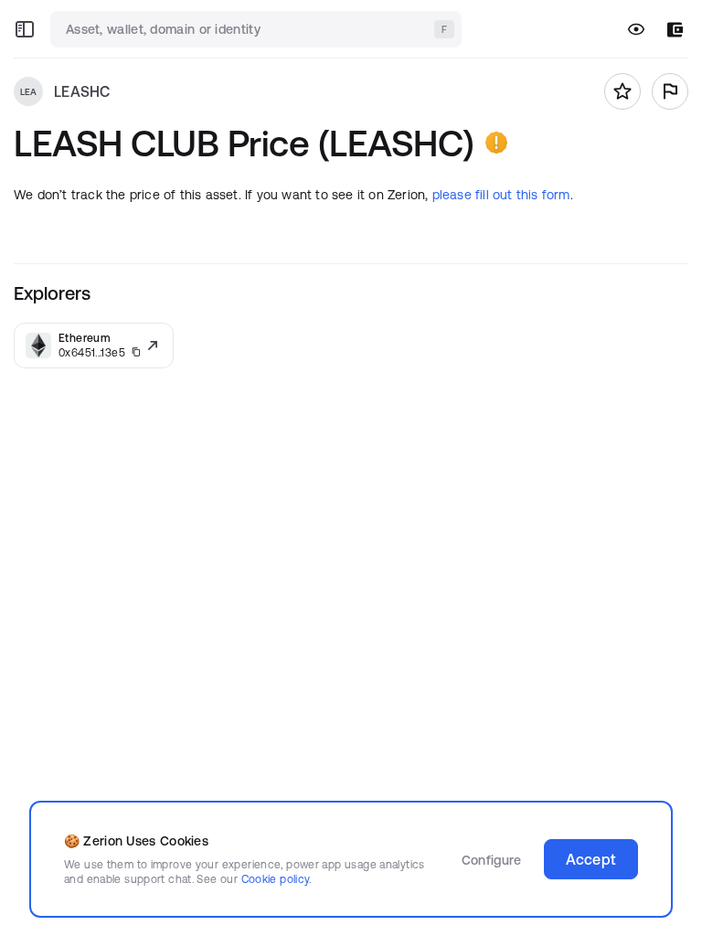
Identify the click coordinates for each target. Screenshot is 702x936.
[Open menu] (24, 29)
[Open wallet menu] (675, 29)
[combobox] (258, 29)
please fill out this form (501, 194)
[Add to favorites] (622, 91)
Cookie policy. (276, 879)
